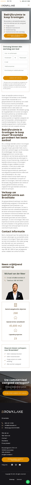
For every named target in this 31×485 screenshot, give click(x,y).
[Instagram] (16, 465)
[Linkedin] (12, 465)
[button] (15, 36)
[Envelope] (20, 465)
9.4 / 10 (9, 1)
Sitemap (11, 479)
